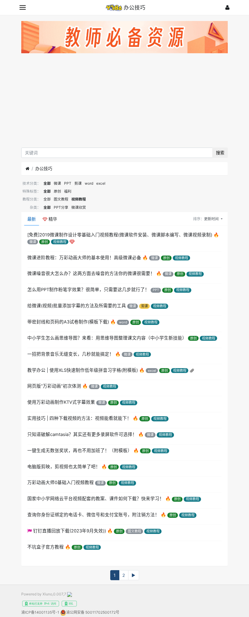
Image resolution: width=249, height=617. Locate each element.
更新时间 (212, 219)
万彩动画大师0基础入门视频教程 (60, 482)
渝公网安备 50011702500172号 (92, 612)
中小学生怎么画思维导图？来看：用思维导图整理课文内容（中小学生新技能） (107, 338)
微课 (57, 183)
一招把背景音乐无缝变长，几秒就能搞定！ (70, 354)
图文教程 (61, 199)
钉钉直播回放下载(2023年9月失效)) (69, 531)
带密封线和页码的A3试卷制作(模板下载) (68, 322)
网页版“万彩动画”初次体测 (54, 386)
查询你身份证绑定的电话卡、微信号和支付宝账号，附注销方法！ (93, 515)
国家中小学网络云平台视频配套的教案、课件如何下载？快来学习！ (95, 498)
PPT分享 (61, 207)
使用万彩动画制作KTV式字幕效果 (61, 402)
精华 (52, 218)
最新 (31, 218)
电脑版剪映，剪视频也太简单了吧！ (63, 466)
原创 (57, 191)
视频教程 (78, 199)
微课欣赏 (78, 207)
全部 (47, 183)
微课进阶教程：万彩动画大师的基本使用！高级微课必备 (84, 257)
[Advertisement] (124, 102)
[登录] (227, 7)
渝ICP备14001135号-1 (40, 612)
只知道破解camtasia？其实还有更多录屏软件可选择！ (82, 434)
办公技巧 (43, 168)
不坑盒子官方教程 (45, 547)
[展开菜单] (22, 7)
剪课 (78, 183)
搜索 (220, 152)
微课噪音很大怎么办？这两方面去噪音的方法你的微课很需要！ (91, 273)
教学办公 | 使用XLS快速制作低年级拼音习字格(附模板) (82, 370)
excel (100, 183)
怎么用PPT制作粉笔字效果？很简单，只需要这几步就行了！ (88, 289)
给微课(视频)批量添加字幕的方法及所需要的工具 (76, 305)
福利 (67, 191)
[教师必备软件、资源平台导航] (124, 38)
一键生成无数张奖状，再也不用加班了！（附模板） (79, 450)
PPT (67, 183)
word (89, 183)
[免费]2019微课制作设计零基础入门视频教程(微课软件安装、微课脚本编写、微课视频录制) (119, 235)
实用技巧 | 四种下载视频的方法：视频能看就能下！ (79, 418)
